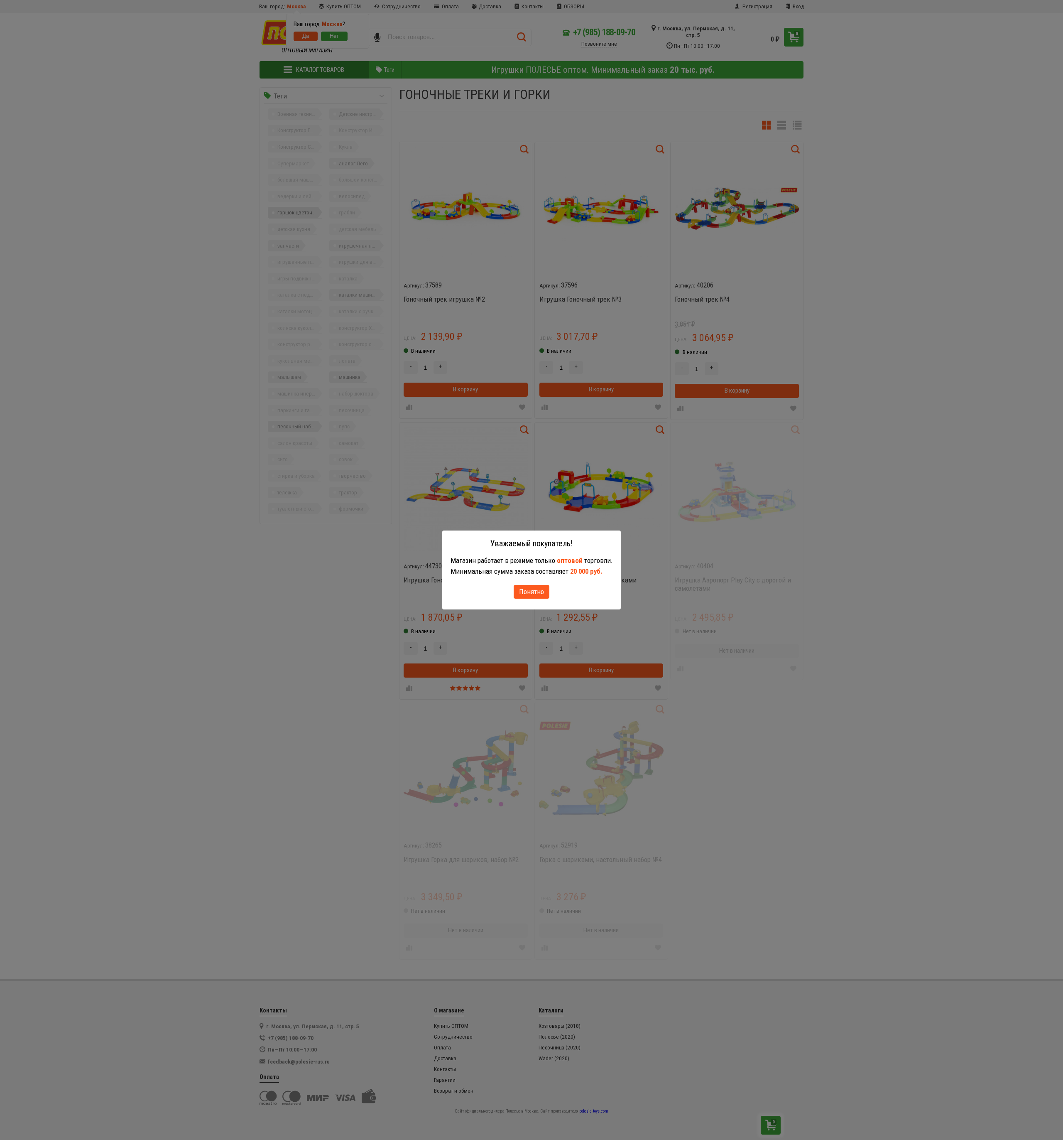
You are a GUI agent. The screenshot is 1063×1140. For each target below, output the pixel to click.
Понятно (531, 591)
